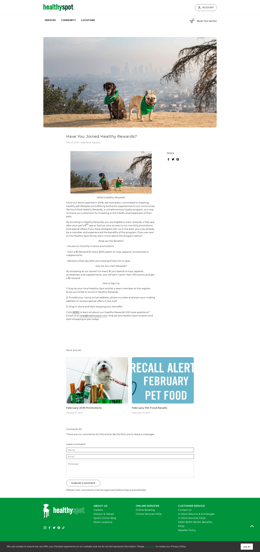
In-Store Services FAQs (191, 518)
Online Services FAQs (149, 514)
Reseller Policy (187, 530)
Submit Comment (83, 483)
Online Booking (145, 509)
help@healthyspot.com (94, 315)
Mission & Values (104, 514)
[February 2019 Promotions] (97, 380)
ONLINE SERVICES (147, 505)
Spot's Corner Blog (105, 518)
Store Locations (103, 522)
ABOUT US (100, 505)
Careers (98, 509)
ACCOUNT (208, 7)
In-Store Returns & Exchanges (196, 514)
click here (150, 546)
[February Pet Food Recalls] (163, 380)
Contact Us (184, 509)
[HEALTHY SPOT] (58, 7)
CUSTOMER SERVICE (191, 505)
